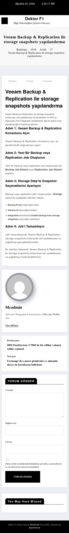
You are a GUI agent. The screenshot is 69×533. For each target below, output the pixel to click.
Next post (11, 356)
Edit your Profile (51, 314)
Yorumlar (9, 390)
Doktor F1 (34, 18)
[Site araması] (58, 21)
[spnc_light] (64, 22)
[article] (34, 119)
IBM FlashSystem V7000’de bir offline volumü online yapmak (34, 347)
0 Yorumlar (47, 81)
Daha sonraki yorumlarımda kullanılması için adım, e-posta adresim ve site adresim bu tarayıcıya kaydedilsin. (33, 465)
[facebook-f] (26, 10)
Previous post (13, 340)
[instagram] (38, 10)
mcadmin (12, 81)
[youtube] (43, 10)
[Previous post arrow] (61, 345)
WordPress (34, 524)
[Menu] (4, 20)
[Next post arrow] (61, 363)
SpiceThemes (34, 527)
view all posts (11, 325)
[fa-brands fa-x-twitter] (30, 10)
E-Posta (8, 442)
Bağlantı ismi (10, 423)
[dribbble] (34, 10)
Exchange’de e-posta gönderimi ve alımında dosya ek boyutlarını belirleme (32, 363)
